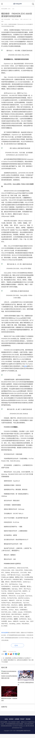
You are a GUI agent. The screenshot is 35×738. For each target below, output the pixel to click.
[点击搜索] (33, 4)
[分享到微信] (19, 654)
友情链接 (17, 719)
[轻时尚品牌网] (17, 4)
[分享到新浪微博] (11, 654)
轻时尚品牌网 (4, 8)
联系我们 (11, 719)
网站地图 (28, 719)
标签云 (6, 719)
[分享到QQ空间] (9, 654)
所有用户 (22, 719)
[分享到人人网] (16, 654)
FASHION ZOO (12, 651)
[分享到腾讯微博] (14, 654)
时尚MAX (17, 19)
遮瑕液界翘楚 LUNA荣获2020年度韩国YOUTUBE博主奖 (17, 658)
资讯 (9, 8)
